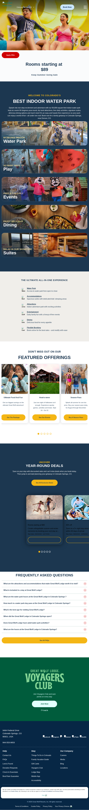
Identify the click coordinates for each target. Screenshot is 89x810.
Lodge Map (35, 772)
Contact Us (7, 755)
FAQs (5, 759)
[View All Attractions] (83, 169)
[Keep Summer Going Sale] (44, 520)
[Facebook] (46, 736)
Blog (62, 764)
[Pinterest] (67, 736)
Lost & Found (8, 764)
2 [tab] (41, 434)
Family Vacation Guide (40, 759)
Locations (64, 768)
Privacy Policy (59, 791)
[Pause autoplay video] (83, 43)
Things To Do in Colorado (41, 755)
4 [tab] (47, 434)
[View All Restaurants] (83, 224)
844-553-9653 (9, 742)
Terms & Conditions (47, 791)
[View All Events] (83, 197)
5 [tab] (50, 434)
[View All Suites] (83, 252)
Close (43, 795)
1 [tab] (38, 434)
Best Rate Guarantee (11, 776)
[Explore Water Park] (83, 141)
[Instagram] (55, 736)
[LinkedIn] (83, 736)
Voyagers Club (37, 768)
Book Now (67, 7)
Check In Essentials (10, 772)
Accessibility (36, 780)
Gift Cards (35, 764)
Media (62, 759)
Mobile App (35, 776)
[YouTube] (75, 736)
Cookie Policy (14, 791)
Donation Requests (10, 768)
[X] (61, 736)
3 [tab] (44, 434)
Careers (63, 755)
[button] (85, 7)
